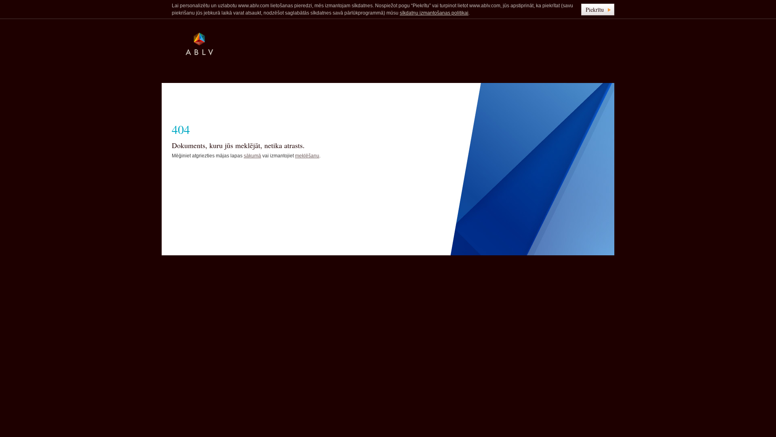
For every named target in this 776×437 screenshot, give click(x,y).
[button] (597, 9)
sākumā (252, 156)
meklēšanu (307, 156)
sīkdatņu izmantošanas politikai (434, 13)
